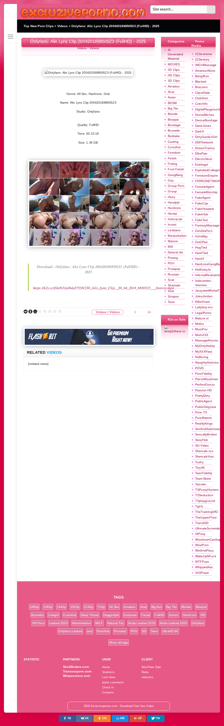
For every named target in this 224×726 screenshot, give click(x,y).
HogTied (201, 247)
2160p (88, 607)
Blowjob (173, 119)
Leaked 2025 (58, 623)
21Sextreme (203, 54)
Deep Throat (90, 615)
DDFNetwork (204, 142)
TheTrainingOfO (206, 512)
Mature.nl (202, 318)
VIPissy (200, 534)
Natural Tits (115, 623)
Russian (173, 274)
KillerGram (202, 301)
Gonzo (173, 615)
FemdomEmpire (206, 175)
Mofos (199, 324)
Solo (171, 291)
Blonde (173, 114)
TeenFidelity (203, 473)
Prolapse (174, 269)
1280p (47, 607)
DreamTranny (205, 148)
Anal (171, 92)
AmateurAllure (205, 70)
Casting (173, 141)
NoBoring (201, 357)
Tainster (200, 484)
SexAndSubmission (208, 429)
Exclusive (130, 615)
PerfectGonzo (205, 384)
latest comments (113, 682)
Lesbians (174, 230)
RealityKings (204, 423)
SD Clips (174, 80)
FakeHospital (204, 209)
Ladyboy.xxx (204, 307)
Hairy (171, 197)
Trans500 (201, 523)
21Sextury (202, 59)
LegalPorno (203, 313)
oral (89, 631)
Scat (171, 280)
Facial (145, 615)
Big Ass (156, 607)
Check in (108, 687)
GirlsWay (201, 236)
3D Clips (174, 69)
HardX (199, 258)
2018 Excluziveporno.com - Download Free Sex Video (81, 11)
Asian (172, 97)
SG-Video (202, 445)
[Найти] (211, 9)
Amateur (174, 86)
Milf (170, 246)
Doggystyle (111, 615)
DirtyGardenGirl (206, 137)
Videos (82, 48)
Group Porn (176, 186)
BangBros (202, 76)
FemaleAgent (204, 186)
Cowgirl (53, 615)
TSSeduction (204, 495)
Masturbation (177, 235)
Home (106, 667)
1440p (61, 607)
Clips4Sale (202, 92)
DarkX (199, 131)
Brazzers (201, 87)
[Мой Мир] (35, 311)
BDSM (172, 103)
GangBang (175, 175)
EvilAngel (201, 164)
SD (144, 631)
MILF (99, 623)
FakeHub (201, 214)
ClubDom (201, 98)
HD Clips (174, 75)
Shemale (174, 285)
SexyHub (201, 440)
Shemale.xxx (204, 451)
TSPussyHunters (207, 489)
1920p (74, 607)
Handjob (174, 202)
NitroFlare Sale (151, 667)
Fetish (172, 158)
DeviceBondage (206, 120)
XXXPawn (202, 573)
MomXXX (201, 335)
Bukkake (174, 136)
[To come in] (10, 23)
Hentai (172, 213)
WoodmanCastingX (208, 539)
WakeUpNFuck (205, 556)
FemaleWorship (206, 192)
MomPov (201, 329)
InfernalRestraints (207, 275)
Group (172, 191)
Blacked (200, 81)
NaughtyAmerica (207, 362)
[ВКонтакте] (26, 311)
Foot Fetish (176, 169)
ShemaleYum (204, 456)
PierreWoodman (206, 379)
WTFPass (202, 561)
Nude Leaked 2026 (173, 623)
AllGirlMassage (205, 65)
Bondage (174, 125)
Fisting (172, 163)
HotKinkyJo (203, 269)
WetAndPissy (204, 550)
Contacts (108, 692)
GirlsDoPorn (203, 231)
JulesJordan (203, 296)
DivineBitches (204, 115)
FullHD (159, 615)
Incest (172, 224)
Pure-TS (201, 412)
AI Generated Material (175, 54)
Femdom (174, 152)
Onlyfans (198, 623)
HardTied (201, 253)
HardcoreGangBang (209, 264)
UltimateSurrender (208, 528)
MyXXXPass (203, 351)
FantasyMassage (207, 225)
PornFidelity (203, 373)
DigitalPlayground (207, 109)
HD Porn (38, 623)
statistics (148, 677)
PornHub (103, 631)
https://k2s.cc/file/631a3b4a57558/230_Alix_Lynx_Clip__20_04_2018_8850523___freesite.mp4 (103, 287)
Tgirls (199, 506)
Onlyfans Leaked (70, 631)
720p (101, 607)
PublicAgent (203, 401)
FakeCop (201, 203)
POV (171, 263)
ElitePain (201, 153)
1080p (34, 607)
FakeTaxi (201, 220)
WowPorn (202, 545)
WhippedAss (204, 567)
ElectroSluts (203, 159)
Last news (109, 677)
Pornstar (120, 631)
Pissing (173, 257)
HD (203, 615)
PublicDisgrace (205, 407)
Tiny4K (200, 467)
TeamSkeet (203, 478)
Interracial (175, 219)
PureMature (203, 418)
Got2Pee (201, 242)
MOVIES (174, 64)
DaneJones (203, 125)
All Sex (114, 607)
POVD (199, 368)
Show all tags (118, 642)
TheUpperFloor (206, 517)
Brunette (174, 130)
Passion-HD (203, 390)
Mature (173, 241)
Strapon (173, 296)
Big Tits (173, 108)
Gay (171, 180)
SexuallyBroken (206, 434)
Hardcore (174, 208)
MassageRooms (206, 340)
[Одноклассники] (30, 311)
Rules (145, 672)
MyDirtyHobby (205, 346)
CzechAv (201, 103)
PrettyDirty (202, 395)
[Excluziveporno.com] (10, 10)
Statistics (108, 672)
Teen (171, 302)
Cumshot (174, 147)
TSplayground (205, 501)
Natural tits (175, 252)
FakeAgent (203, 197)
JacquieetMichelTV (208, 290)
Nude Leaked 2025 (141, 623)
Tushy (199, 462)
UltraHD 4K (170, 631)
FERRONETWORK (208, 181)
